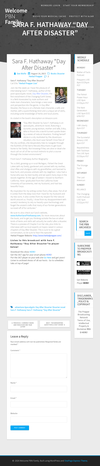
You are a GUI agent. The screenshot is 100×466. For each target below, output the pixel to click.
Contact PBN (67, 27)
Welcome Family (16, 16)
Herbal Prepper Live (28, 83)
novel (62, 307)
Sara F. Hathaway (18, 310)
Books (54, 73)
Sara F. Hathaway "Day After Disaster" (44, 310)
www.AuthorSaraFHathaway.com (25, 215)
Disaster (61, 73)
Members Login (50, 5)
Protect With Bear (81, 16)
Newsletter (86, 27)
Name (13, 383)
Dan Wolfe (21, 73)
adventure (19, 307)
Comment (15, 350)
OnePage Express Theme (76, 460)
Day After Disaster (43, 307)
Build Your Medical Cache (49, 16)
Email (13, 398)
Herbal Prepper (35, 76)
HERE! (32, 251)
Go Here (47, 257)
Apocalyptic (30, 307)
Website (13, 413)
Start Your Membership (78, 5)
